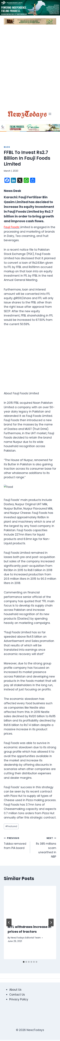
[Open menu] (50, 114)
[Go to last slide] (9, 922)
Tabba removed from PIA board (15, 843)
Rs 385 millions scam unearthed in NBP (46, 848)
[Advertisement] (30, 67)
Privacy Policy (18, 999)
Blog (7, 147)
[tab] (23, 962)
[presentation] (30, 903)
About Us (15, 990)
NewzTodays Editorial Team (26, 937)
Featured (11, 826)
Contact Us (17, 994)
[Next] (51, 922)
